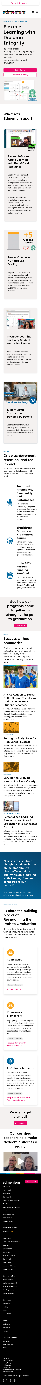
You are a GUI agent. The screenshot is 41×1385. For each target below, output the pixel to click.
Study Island (6, 1252)
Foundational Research (10, 1286)
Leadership (6, 1324)
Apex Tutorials (7, 1249)
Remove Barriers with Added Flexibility (16, 1044)
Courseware (6, 1235)
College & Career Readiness (11, 1200)
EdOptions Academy (9, 1256)
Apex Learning (7, 1262)
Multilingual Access (9, 1214)
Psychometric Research (10, 1283)
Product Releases (8, 1345)
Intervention (6, 1193)
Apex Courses (7, 1238)
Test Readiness (7, 1211)
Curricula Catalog (8, 1221)
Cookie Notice (7, 1365)
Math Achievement (8, 1204)
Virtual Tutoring (7, 1259)
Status (5, 1348)
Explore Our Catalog (20, 75)
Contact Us (6, 1358)
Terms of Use (7, 1367)
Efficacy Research (8, 1279)
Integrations (6, 1341)
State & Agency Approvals (11, 1290)
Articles (5, 1310)
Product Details (14, 989)
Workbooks (6, 1303)
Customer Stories (8, 1293)
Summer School (7, 1218)
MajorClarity (6, 1231)
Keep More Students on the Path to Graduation (19, 1099)
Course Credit (7, 1190)
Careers (5, 1331)
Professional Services (9, 1266)
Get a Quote (20, 70)
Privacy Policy (7, 1363)
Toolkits (5, 1307)
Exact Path (6, 1245)
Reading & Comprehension (11, 1207)
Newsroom (6, 1327)
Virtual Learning (7, 1197)
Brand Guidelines (8, 1361)
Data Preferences (8, 1371)
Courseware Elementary (12, 1242)
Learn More (20, 625)
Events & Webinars (8, 1314)
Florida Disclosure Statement (12, 1369)
